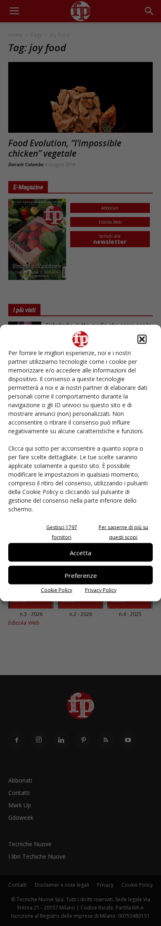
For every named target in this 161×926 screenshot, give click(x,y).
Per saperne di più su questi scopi (123, 532)
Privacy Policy (100, 590)
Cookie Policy (56, 590)
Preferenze (80, 575)
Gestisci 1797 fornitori (61, 532)
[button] (142, 339)
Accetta (80, 552)
